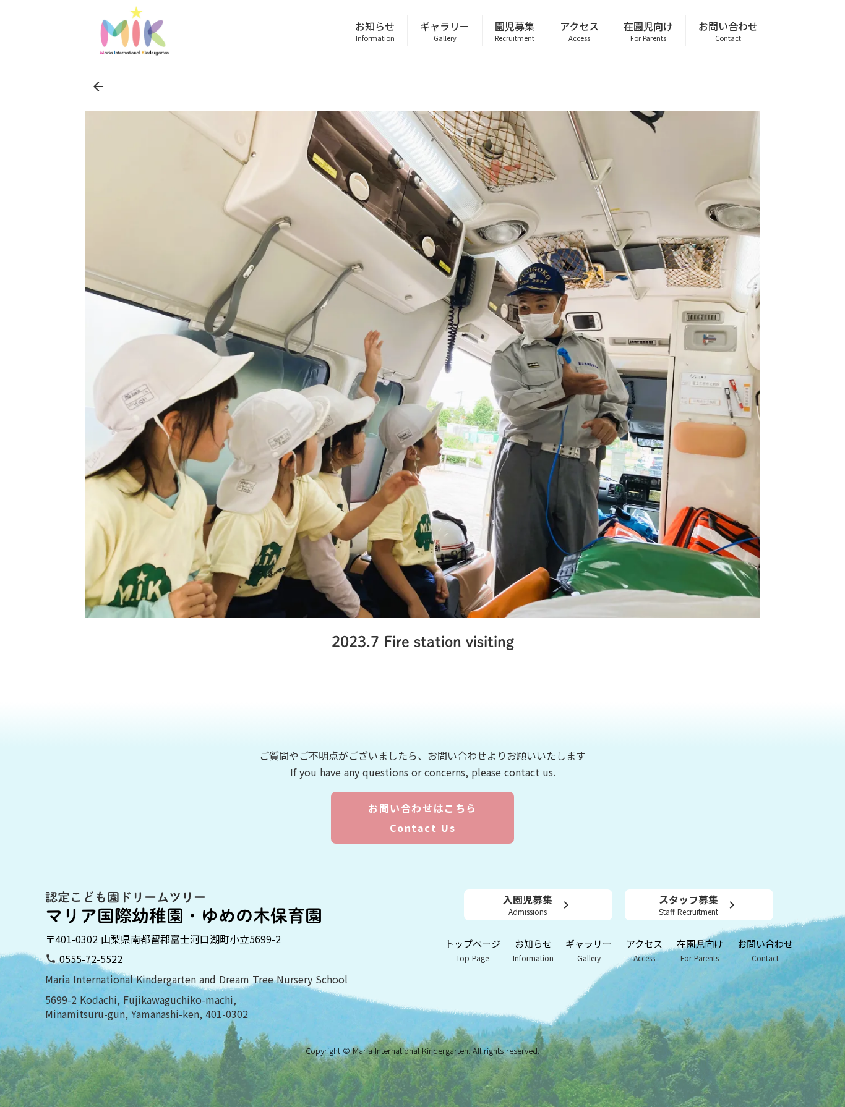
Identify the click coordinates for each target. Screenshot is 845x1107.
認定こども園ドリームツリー (125, 897)
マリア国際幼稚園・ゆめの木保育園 (183, 915)
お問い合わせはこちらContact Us (422, 817)
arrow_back (98, 86)
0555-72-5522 (90, 959)
